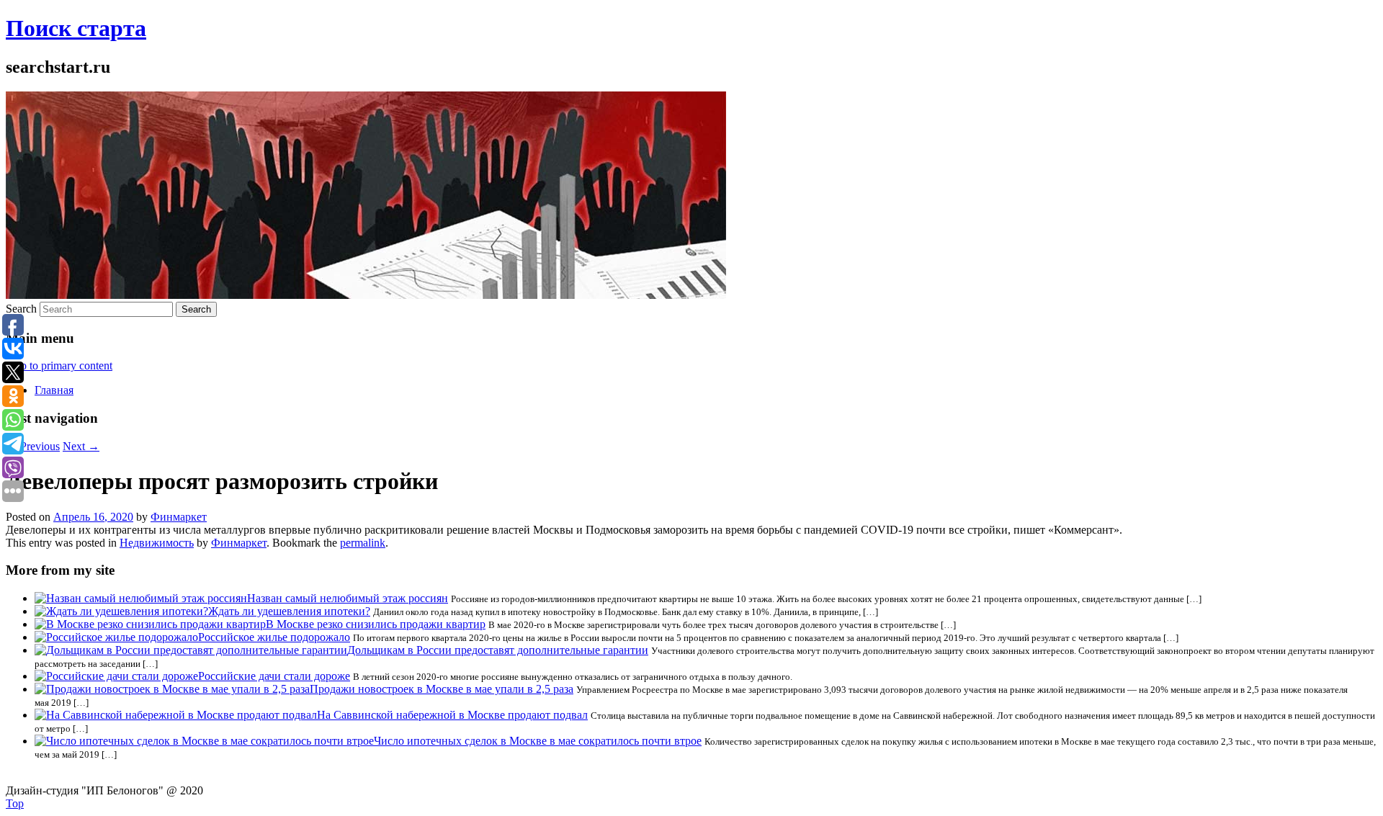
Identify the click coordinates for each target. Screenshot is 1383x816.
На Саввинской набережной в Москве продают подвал (452, 715)
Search (21, 308)
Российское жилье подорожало (274, 637)
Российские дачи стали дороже (274, 676)
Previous (33, 446)
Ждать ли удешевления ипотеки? (289, 611)
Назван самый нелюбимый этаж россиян (347, 598)
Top (15, 803)
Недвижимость (157, 543)
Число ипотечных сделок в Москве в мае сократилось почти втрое (538, 741)
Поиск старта (76, 28)
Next (81, 446)
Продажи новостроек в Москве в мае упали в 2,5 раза (441, 689)
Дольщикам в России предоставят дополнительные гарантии (497, 650)
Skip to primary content (59, 365)
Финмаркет (179, 517)
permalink (362, 543)
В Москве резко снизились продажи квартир (375, 624)
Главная (54, 390)
